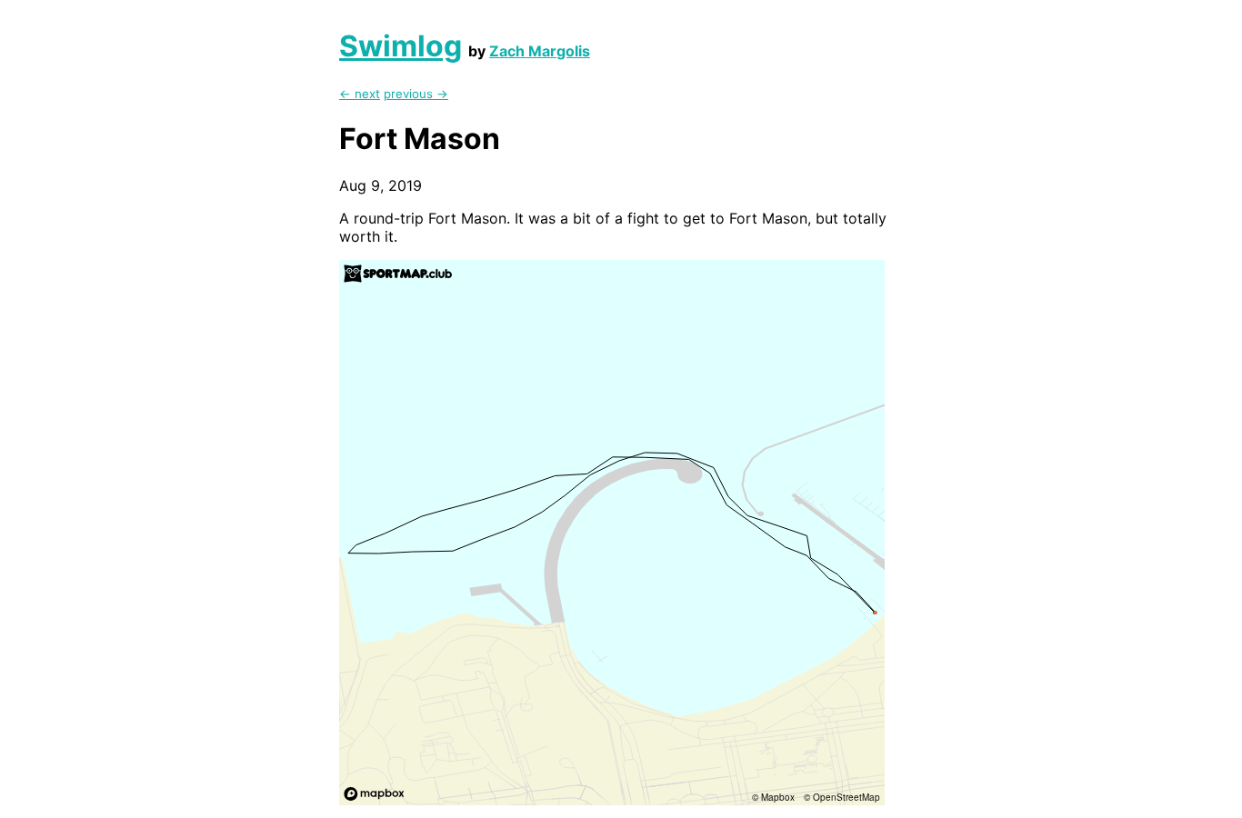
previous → (416, 93)
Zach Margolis (539, 51)
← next (359, 93)
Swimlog (400, 46)
